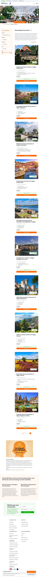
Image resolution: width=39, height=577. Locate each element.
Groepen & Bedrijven (24, 525)
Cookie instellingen (31, 574)
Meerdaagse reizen (24, 522)
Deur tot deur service (24, 539)
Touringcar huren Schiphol (13, 551)
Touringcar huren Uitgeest (13, 564)
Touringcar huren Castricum (13, 553)
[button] (1, 14)
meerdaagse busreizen (14, 469)
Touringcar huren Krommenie (12, 562)
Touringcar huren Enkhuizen (13, 557)
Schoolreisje (11, 522)
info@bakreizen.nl (21, 0)
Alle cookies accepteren (31, 571)
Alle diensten (11, 533)
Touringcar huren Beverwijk (13, 544)
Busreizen (23, 519)
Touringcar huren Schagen (13, 546)
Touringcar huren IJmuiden (13, 559)
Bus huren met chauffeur (13, 527)
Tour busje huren (12, 529)
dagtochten (22, 469)
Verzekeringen (23, 541)
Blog (22, 535)
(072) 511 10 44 (15, 0)
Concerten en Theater (24, 524)
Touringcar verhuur (13, 531)
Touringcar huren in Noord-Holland (13, 536)
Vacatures (23, 533)
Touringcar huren (12, 519)
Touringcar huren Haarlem (13, 542)
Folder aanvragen (24, 537)
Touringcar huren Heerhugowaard (12, 541)
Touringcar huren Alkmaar (13, 538)
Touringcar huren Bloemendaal (12, 566)
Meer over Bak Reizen (25, 531)
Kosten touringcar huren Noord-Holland (13, 555)
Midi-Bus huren (11, 524)
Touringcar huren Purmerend (12, 549)
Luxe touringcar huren (12, 525)
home (5, 24)
